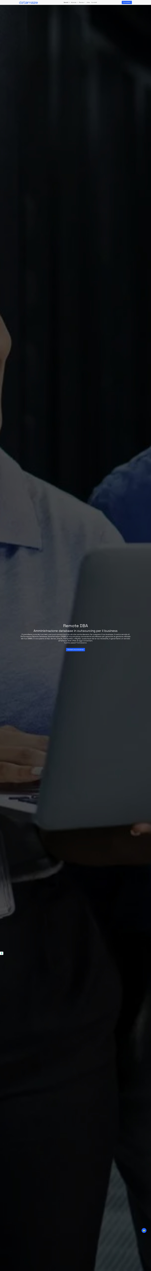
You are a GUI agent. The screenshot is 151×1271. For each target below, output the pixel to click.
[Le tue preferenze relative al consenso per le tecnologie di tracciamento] (1, 953)
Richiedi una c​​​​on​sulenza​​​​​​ (75, 649)
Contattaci (126, 2)
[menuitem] (66, 2)
